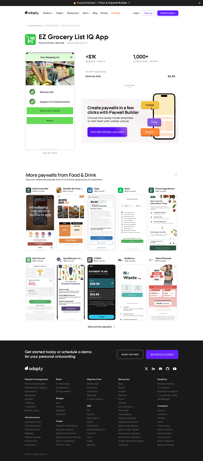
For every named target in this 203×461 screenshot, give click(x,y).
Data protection (164, 429)
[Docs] (89, 13)
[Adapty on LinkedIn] (153, 368)
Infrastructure (32, 417)
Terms (160, 422)
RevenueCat (93, 384)
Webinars (122, 395)
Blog (95, 13)
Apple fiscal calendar (128, 426)
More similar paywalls (100, 326)
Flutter (90, 422)
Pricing (104, 13)
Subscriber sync (32, 429)
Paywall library (125, 414)
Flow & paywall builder (35, 384)
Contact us (162, 414)
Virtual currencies (33, 426)
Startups (60, 406)
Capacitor (91, 433)
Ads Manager (163, 399)
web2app (115, 13)
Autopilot (29, 399)
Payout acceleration (65, 441)
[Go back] (26, 26)
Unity (89, 437)
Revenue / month (95, 62)
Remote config (32, 410)
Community (123, 445)
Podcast (122, 391)
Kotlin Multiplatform (96, 429)
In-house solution (95, 399)
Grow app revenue (65, 429)
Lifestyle (59, 43)
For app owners (63, 391)
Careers (161, 418)
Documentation (125, 406)
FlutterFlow (92, 426)
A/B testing (30, 395)
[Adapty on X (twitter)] (146, 368)
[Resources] (79, 13)
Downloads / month (145, 62)
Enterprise (61, 414)
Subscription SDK (33, 422)
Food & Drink (52, 26)
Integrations (30, 445)
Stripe (90, 441)
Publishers (60, 410)
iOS (88, 410)
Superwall (91, 395)
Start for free (130, 354)
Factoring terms (164, 433)
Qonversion (92, 391)
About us (161, 410)
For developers (63, 384)
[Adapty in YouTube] (174, 368)
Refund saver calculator (129, 437)
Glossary (122, 403)
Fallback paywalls (33, 437)
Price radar (123, 410)
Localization (30, 406)
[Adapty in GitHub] (167, 368)
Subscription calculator (129, 433)
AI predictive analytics (167, 391)
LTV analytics (163, 387)
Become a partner (165, 445)
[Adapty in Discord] (160, 368)
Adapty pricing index (128, 422)
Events (121, 399)
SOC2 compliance (165, 441)
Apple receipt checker (128, 429)
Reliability (29, 433)
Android (90, 414)
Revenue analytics (166, 384)
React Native (93, 418)
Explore (107, 130)
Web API (91, 445)
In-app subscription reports (131, 441)
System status (164, 437)
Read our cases (63, 444)
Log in (136, 13)
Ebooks (121, 387)
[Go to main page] (32, 13)
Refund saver (31, 441)
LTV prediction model (167, 395)
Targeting (29, 403)
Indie (58, 403)
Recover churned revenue (68, 437)
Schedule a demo (162, 354)
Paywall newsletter (127, 418)
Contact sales (167, 13)
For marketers (62, 387)
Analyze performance (66, 433)
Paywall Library (35, 26)
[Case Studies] (63, 13)
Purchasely (92, 387)
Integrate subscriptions (67, 425)
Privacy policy (163, 426)
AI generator (31, 391)
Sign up (148, 13)
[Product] (52, 13)
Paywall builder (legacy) (36, 387)
